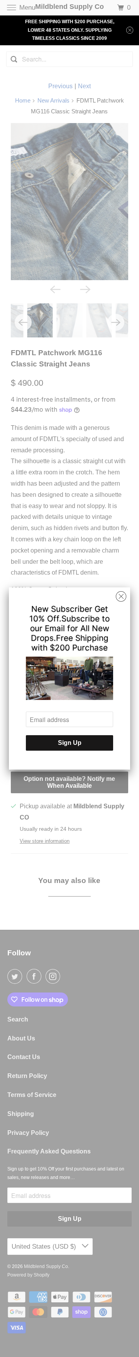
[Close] (121, 596)
